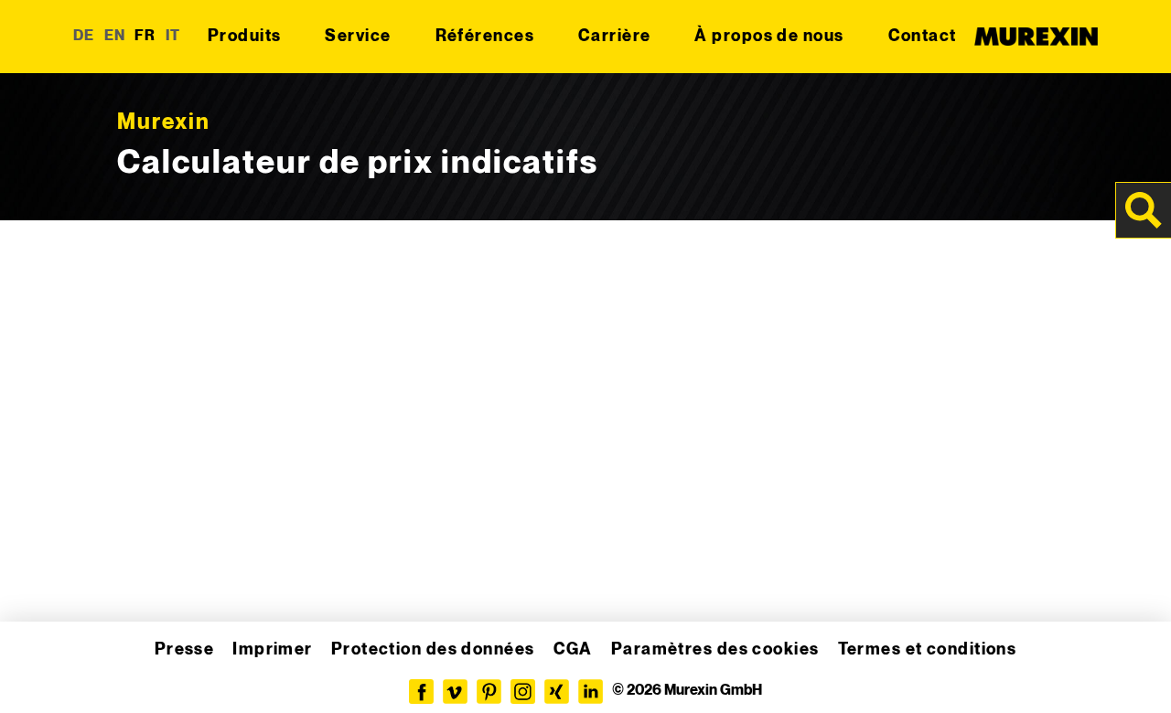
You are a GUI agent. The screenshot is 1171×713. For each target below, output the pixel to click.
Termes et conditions (927, 649)
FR (145, 36)
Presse (185, 649)
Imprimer (272, 649)
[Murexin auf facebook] (421, 691)
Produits (245, 36)
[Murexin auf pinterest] (489, 691)
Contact (922, 36)
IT (173, 36)
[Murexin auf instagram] (522, 691)
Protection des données (433, 649)
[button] (40, 673)
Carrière (614, 36)
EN (115, 36)
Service (358, 36)
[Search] (1143, 210)
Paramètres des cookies (715, 649)
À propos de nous (768, 36)
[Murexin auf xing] (556, 691)
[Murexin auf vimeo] (455, 691)
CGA (573, 649)
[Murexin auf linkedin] (590, 691)
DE (84, 36)
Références (484, 36)
